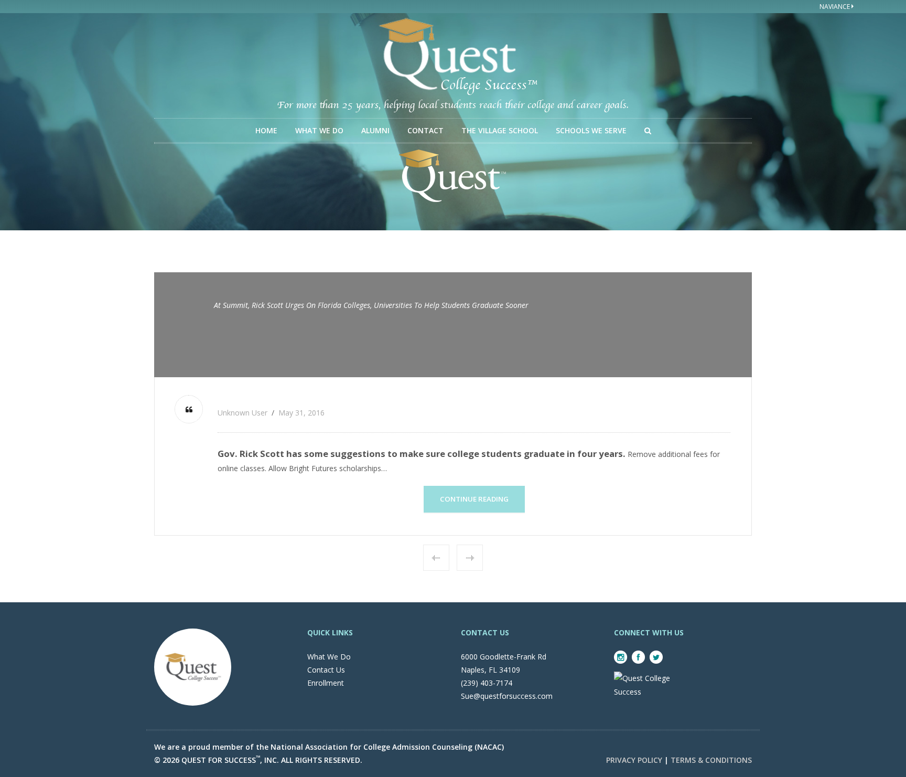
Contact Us (326, 670)
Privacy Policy (634, 760)
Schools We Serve (591, 130)
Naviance (835, 6)
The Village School (499, 130)
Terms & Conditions (711, 760)
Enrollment (325, 683)
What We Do (319, 130)
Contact (425, 130)
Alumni (375, 130)
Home (266, 130)
